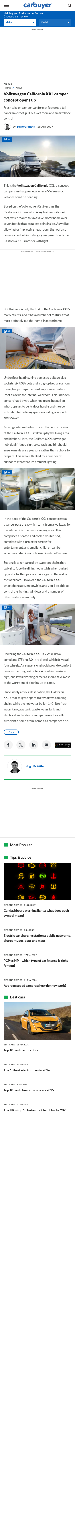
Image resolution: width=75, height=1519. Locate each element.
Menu (6, 5)
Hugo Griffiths (26, 126)
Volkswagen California (32, 185)
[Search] (69, 5)
